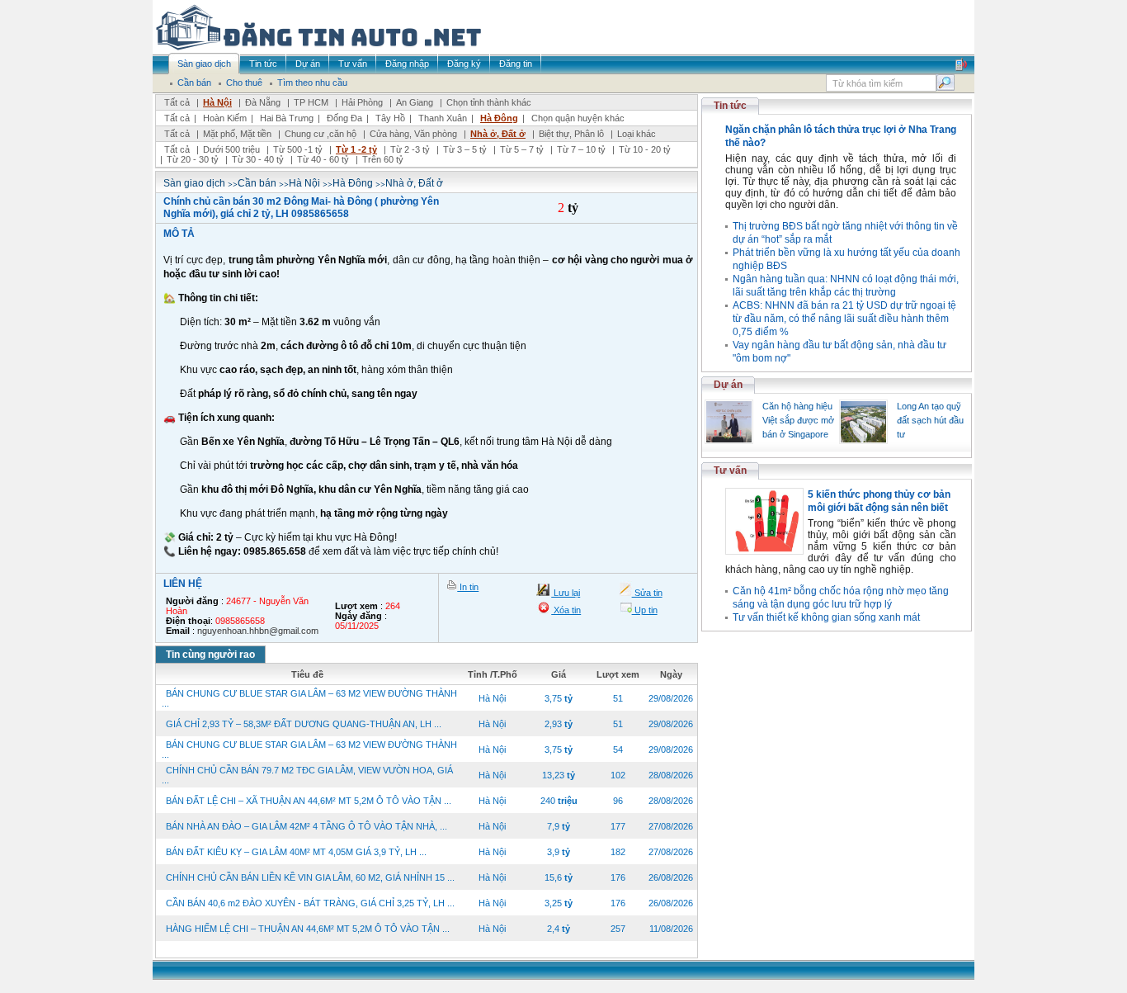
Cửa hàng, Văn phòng (413, 134)
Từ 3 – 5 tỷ (465, 149)
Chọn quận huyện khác (578, 118)
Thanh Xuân (442, 118)
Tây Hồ (390, 118)
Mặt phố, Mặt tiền (237, 134)
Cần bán (257, 183)
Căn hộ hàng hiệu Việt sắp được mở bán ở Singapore (798, 420)
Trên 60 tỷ (382, 159)
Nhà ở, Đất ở (498, 134)
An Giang (414, 102)
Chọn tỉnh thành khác (488, 102)
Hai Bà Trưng (287, 118)
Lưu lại (565, 593)
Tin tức (730, 105)
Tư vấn (730, 470)
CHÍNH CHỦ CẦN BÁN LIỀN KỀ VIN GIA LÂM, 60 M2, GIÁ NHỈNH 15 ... (310, 877)
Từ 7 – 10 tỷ (581, 149)
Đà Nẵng (263, 102)
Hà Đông (499, 118)
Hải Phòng (362, 102)
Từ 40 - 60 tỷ (323, 159)
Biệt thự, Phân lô (571, 134)
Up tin (645, 610)
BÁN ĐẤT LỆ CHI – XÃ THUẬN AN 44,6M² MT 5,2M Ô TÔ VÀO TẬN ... (308, 801)
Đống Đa (344, 118)
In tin (468, 587)
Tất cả (177, 102)
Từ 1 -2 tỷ (356, 149)
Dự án (728, 384)
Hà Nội (217, 102)
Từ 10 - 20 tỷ (645, 149)
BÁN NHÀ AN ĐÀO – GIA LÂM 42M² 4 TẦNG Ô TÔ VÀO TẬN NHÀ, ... (306, 826)
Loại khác (636, 134)
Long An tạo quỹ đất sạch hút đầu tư (930, 420)
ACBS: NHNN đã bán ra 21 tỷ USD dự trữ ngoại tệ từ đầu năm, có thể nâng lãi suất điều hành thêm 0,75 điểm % (844, 319)
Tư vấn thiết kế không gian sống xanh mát (826, 617)
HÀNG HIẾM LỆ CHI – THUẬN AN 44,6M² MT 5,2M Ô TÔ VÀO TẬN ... (308, 929)
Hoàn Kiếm (225, 118)
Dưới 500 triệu (231, 149)
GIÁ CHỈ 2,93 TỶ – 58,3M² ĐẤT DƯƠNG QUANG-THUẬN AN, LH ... (303, 724)
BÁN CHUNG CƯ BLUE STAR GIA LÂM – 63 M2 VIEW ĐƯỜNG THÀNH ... (309, 698)
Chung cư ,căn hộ (320, 134)
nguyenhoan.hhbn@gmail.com (257, 631)
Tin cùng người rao (210, 654)
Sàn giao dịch (194, 183)
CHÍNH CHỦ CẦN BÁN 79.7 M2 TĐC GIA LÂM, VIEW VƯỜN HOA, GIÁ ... (307, 775)
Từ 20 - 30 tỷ (193, 159)
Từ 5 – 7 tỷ (522, 149)
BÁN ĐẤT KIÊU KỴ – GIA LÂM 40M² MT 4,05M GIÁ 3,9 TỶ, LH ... (296, 852)
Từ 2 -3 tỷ (410, 149)
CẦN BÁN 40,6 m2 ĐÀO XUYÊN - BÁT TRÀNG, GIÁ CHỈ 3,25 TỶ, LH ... (310, 903)
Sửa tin (647, 593)
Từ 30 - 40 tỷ (258, 159)
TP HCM (311, 102)
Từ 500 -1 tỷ (298, 149)
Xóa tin (566, 610)
